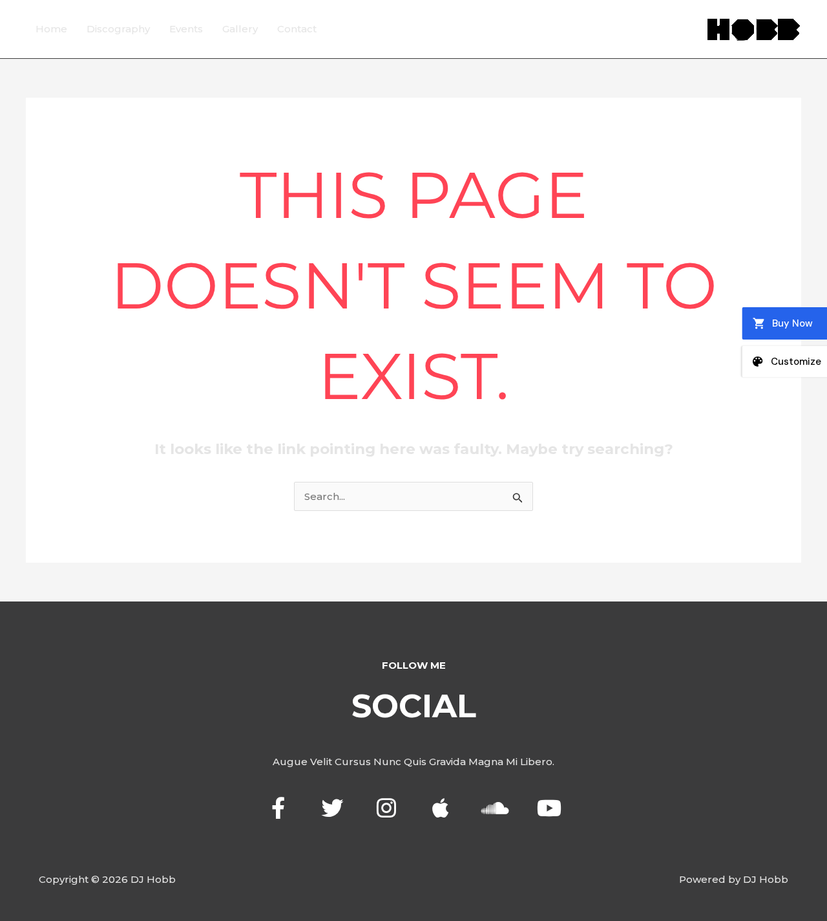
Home (51, 29)
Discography (118, 29)
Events (186, 29)
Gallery (240, 29)
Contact (297, 29)
